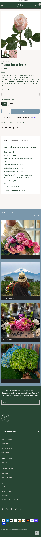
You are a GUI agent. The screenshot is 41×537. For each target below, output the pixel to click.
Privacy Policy (5, 495)
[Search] (35, 5)
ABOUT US (4, 473)
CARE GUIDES (5, 452)
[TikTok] (17, 509)
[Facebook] (2, 128)
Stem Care (14, 141)
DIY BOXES (4, 463)
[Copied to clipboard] (17, 128)
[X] (6, 128)
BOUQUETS (5, 444)
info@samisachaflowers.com (10, 487)
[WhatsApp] (14, 128)
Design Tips (25, 141)
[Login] (32, 5)
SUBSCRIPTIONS (6, 440)
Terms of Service (6, 504)
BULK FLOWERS (8, 431)
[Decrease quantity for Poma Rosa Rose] (3, 111)
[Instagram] (8, 509)
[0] (38, 5)
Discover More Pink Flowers (14, 190)
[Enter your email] (38, 402)
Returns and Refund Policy (9, 499)
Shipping (3, 72)
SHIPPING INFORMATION (9, 477)
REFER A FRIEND (6, 448)
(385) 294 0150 (6, 491)
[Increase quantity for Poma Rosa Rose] (8, 111)
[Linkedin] (22, 509)
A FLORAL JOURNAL (7, 469)
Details (6, 141)
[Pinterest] (10, 128)
